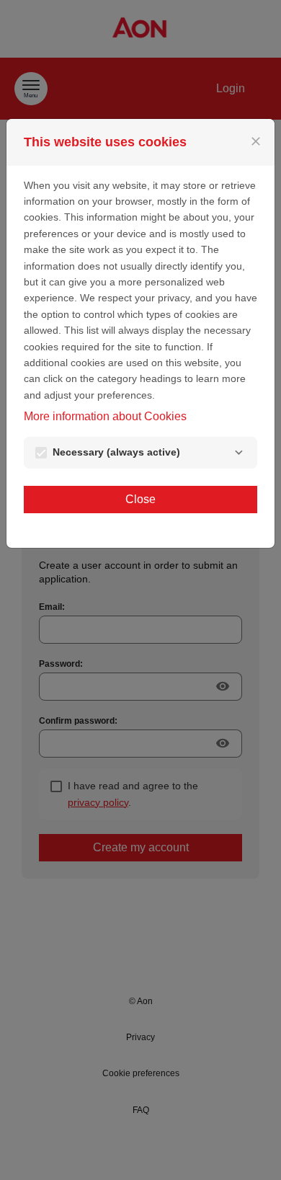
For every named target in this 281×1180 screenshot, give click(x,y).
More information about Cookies (105, 416)
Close (140, 499)
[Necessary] (238, 452)
